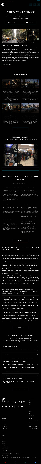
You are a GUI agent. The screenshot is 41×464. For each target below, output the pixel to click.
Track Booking (31, 415)
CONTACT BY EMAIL (28, 22)
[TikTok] (9, 407)
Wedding (3, 432)
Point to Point (4, 428)
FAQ (29, 413)
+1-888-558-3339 (5, 457)
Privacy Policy (4, 450)
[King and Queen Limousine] (3, 4)
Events (3, 430)
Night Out (3, 441)
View (39, 1)
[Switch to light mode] (36, 458)
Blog (29, 409)
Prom (3, 439)
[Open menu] (38, 4)
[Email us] (34, 4)
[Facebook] (15, 407)
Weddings (3, 437)
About (30, 402)
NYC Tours (3, 422)
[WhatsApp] (6, 407)
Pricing (30, 406)
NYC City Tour (31, 422)
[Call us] (30, 4)
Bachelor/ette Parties (6, 447)
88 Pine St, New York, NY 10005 (27, 457)
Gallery (30, 407)
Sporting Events (5, 448)
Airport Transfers (5, 421)
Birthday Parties (5, 445)
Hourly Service (4, 426)
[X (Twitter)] (19, 407)
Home (30, 400)
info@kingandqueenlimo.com (14, 457)
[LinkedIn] (22, 407)
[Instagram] (3, 407)
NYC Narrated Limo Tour (33, 428)
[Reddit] (25, 407)
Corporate (3, 424)
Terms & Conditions (11, 450)
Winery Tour (31, 424)
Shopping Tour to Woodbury (34, 421)
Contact (30, 411)
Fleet (29, 404)
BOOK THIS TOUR (12, 22)
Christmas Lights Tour (33, 426)
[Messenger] (12, 407)
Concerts (3, 443)
